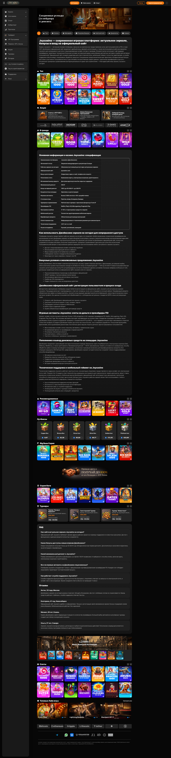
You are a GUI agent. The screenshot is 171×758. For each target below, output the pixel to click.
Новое (126, 33)
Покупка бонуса (83, 33)
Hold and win (99, 33)
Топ (46, 33)
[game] (70, 96)
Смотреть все (127, 701)
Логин (141, 3)
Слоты (56, 33)
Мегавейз (68, 33)
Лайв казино (87, 3)
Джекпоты (114, 33)
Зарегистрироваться (155, 3)
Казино (75, 3)
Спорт (98, 3)
